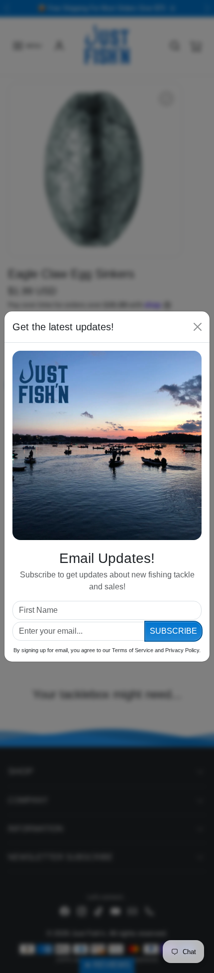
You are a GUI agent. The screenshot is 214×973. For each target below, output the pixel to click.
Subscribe (173, 631)
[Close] (198, 327)
